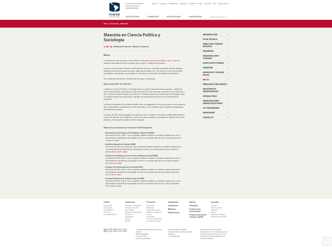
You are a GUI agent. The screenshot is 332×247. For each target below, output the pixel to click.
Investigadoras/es (110, 214)
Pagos (213, 212)
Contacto (208, 117)
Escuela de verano (154, 221)
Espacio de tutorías (213, 63)
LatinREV (192, 3)
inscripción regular (112, 140)
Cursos (149, 214)
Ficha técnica (210, 39)
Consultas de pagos (218, 214)
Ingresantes (108, 206)
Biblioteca (183, 3)
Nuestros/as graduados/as (210, 90)
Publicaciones (173, 3)
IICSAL (200, 3)
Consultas (207, 3)
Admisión (208, 67)
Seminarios (151, 217)
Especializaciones (153, 210)
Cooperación (195, 16)
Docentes (107, 212)
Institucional (133, 16)
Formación (153, 16)
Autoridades (129, 210)
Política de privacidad (143, 238)
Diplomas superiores (154, 212)
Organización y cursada (211, 57)
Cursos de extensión (154, 219)
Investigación (174, 16)
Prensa (127, 221)
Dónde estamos (217, 208)
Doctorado (150, 206)
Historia (128, 219)
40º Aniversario (211, 108)
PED (214, 3)
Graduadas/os (109, 210)
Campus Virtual (223, 3)
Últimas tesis (210, 96)
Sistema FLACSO (132, 208)
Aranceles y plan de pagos (213, 73)
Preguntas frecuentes (219, 217)
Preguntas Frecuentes (215, 84)
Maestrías (124, 24)
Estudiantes (108, 208)
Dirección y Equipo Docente (213, 45)
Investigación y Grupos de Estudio (212, 102)
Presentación (210, 34)
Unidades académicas (133, 206)
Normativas (129, 217)
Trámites (214, 210)
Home (106, 24)
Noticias (155, 3)
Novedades (209, 112)
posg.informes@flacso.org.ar (161, 61)
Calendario (163, 3)
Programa (208, 51)
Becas (206, 79)
